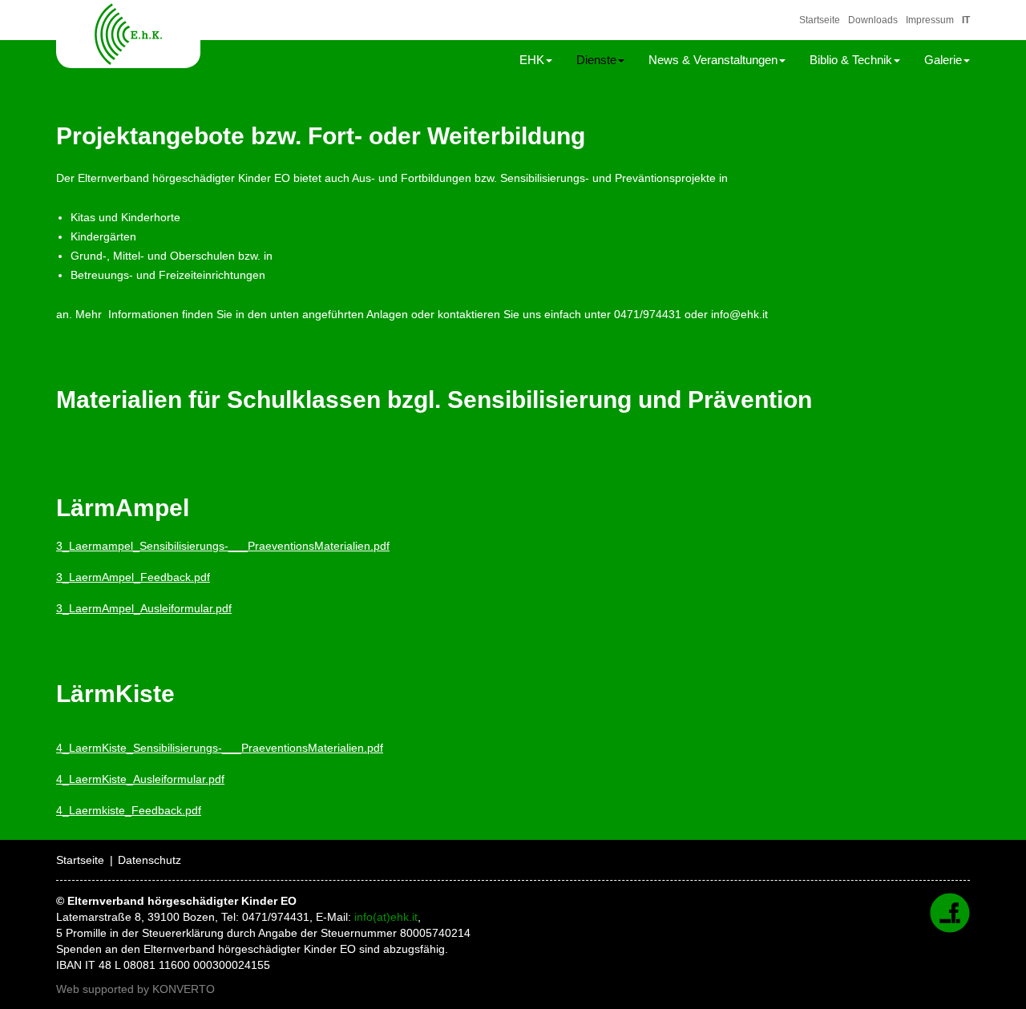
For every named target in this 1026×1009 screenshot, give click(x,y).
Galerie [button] (943, 60)
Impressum (930, 20)
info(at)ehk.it (386, 916)
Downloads (873, 20)
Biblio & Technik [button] (851, 60)
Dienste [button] (596, 60)
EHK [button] (531, 60)
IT (966, 20)
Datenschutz (149, 860)
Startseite (819, 20)
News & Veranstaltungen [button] (713, 60)
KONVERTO (183, 989)
